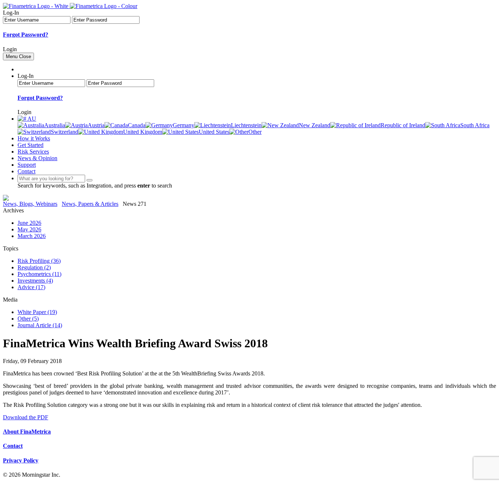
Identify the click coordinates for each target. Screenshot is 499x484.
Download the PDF (25, 417)
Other (28, 318)
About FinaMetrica (27, 431)
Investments (35, 280)
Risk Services (33, 151)
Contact (26, 171)
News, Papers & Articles (90, 204)
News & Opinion (37, 158)
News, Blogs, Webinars (30, 204)
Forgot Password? (25, 34)
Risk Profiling (39, 261)
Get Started (30, 145)
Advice (31, 287)
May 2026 (29, 229)
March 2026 (32, 236)
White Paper (37, 312)
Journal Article (40, 325)
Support (27, 165)
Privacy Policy (20, 460)
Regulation (34, 267)
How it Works (34, 138)
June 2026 (29, 223)
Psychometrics (39, 274)
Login (10, 49)
